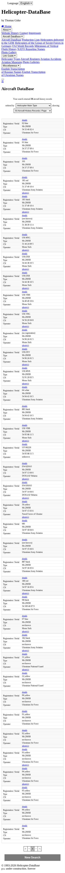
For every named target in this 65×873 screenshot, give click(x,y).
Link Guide (8, 55)
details (24, 120)
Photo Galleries (31, 62)
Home (7, 26)
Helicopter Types (10, 59)
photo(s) (25, 193)
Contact (24, 33)
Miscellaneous (10, 65)
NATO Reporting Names (31, 49)
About (6, 29)
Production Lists (31, 39)
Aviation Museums (11, 62)
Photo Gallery (9, 52)
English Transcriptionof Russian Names (13, 70)
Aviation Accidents (50, 59)
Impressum (35, 33)
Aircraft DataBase (12, 36)
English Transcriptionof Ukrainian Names (23, 74)
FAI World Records (23, 46)
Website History (10, 33)
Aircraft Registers (30, 59)
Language (12, 3)
